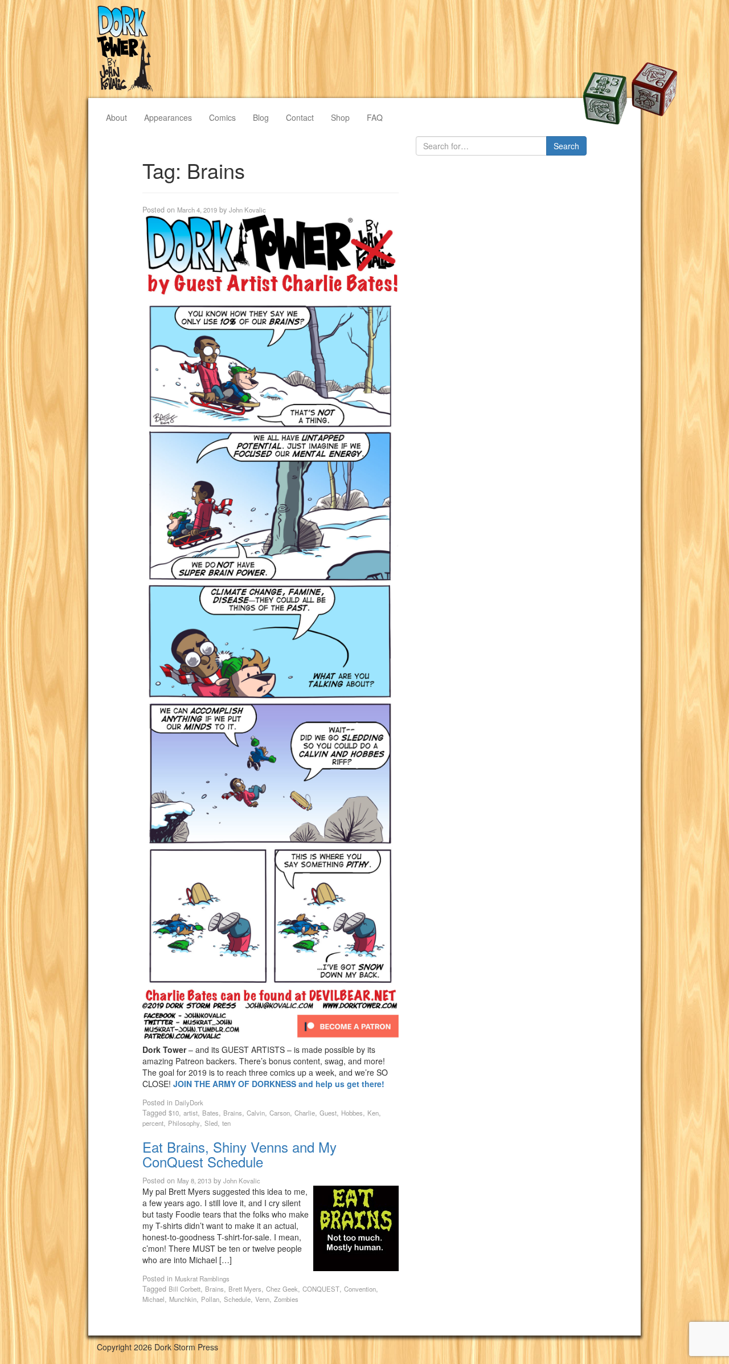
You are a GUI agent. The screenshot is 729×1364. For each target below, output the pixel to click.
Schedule (237, 1299)
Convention (360, 1288)
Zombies (286, 1299)
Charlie (304, 1112)
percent (152, 1123)
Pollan (210, 1299)
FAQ (375, 117)
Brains (232, 1112)
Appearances (168, 117)
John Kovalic (247, 209)
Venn (262, 1299)
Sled (211, 1123)
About (116, 117)
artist (190, 1112)
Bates (210, 1112)
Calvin (256, 1112)
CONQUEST (320, 1288)
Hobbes (352, 1112)
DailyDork (189, 1102)
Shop (340, 117)
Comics (222, 117)
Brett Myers (244, 1288)
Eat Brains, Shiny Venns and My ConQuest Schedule (239, 1154)
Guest (328, 1112)
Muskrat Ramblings (202, 1278)
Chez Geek (282, 1288)
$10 (174, 1112)
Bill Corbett (184, 1288)
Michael (153, 1299)
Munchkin (182, 1299)
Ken (373, 1112)
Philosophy (184, 1123)
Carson (279, 1112)
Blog (261, 117)
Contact (300, 117)
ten (226, 1123)
